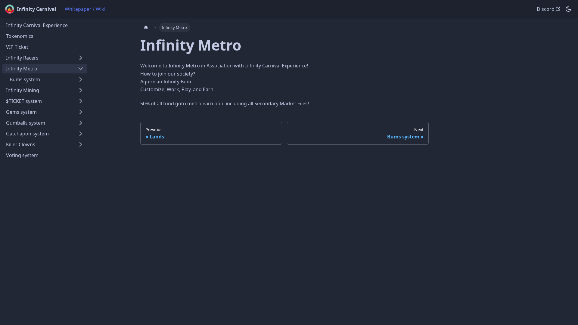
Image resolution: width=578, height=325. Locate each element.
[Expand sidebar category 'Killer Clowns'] (80, 144)
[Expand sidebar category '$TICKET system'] (80, 101)
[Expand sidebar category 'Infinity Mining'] (80, 90)
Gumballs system (25, 122)
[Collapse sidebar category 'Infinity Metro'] (80, 68)
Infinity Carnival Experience (37, 25)
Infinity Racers (22, 57)
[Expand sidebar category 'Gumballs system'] (80, 123)
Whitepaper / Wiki (85, 9)
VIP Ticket (17, 47)
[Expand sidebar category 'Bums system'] (80, 79)
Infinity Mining (22, 90)
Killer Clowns (20, 144)
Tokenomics (19, 36)
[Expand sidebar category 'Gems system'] (80, 112)
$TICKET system (24, 101)
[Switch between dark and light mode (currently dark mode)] (568, 9)
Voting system (22, 155)
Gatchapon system (27, 133)
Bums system (25, 79)
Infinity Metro (21, 68)
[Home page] (146, 27)
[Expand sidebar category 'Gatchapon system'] (80, 133)
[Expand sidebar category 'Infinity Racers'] (80, 58)
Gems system (21, 112)
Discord (546, 9)
